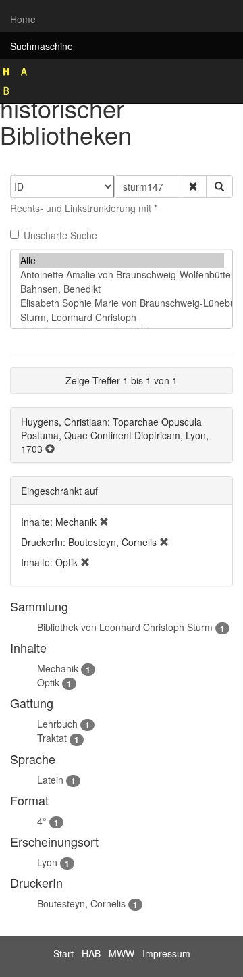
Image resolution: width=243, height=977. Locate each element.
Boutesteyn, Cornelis (81, 903)
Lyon (47, 862)
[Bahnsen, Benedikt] (121, 289)
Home (23, 19)
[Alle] (121, 260)
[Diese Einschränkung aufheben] (104, 521)
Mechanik (57, 668)
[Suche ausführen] (219, 186)
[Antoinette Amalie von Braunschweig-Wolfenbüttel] (121, 275)
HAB (91, 953)
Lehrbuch (57, 723)
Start (63, 953)
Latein (50, 779)
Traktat (52, 738)
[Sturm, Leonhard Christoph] (121, 317)
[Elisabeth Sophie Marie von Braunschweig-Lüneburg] (121, 303)
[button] (193, 186)
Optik (48, 682)
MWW (121, 953)
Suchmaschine (41, 46)
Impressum (166, 953)
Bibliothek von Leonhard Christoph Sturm (125, 627)
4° (42, 821)
